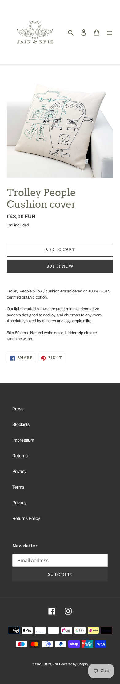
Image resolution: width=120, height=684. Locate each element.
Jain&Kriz (51, 664)
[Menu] (109, 32)
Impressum (23, 440)
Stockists (21, 424)
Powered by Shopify (73, 664)
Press (17, 409)
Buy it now (60, 266)
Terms (18, 487)
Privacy (19, 471)
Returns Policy (26, 518)
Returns (20, 456)
